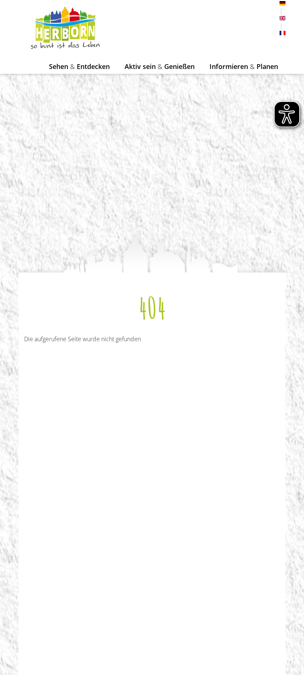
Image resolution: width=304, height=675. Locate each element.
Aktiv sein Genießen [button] (160, 66)
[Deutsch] (282, 3)
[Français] (282, 33)
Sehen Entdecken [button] (79, 66)
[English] (282, 18)
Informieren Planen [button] (243, 66)
